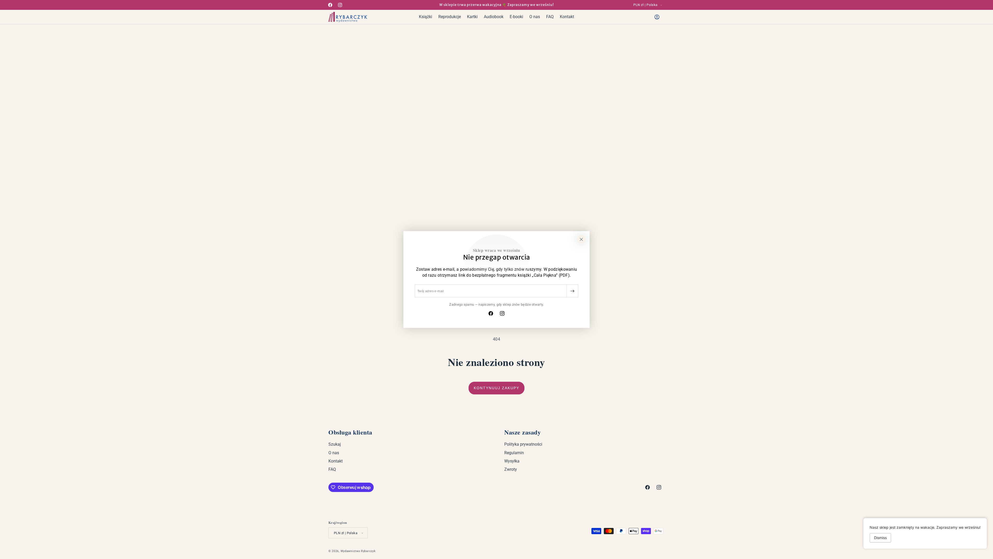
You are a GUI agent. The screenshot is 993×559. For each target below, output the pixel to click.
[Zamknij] (581, 239)
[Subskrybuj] (572, 290)
